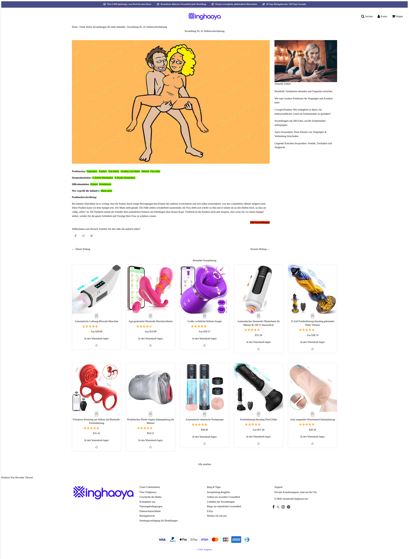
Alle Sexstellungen (260, 222)
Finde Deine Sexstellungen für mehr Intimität (102, 27)
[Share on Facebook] (75, 235)
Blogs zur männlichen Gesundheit (224, 506)
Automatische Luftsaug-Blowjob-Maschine (96, 321)
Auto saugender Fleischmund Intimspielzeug (312, 419)
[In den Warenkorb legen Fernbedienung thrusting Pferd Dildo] (258, 414)
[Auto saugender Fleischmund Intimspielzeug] (312, 387)
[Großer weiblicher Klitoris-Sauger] (204, 289)
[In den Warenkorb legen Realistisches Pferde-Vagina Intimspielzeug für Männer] (150, 414)
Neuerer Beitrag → (260, 249)
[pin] (289, 506)
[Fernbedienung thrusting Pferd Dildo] (258, 387)
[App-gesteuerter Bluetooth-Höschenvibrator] (150, 289)
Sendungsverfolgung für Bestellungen (158, 520)
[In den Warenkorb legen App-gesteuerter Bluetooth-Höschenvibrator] (150, 316)
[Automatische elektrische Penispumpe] (204, 387)
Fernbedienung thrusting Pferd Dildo (258, 419)
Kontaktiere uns (147, 501)
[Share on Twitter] (83, 235)
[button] (90, 326)
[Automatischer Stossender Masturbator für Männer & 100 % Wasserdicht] (258, 289)
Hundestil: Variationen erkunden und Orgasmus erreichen (303, 91)
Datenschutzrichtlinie (150, 511)
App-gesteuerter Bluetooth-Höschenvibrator (150, 321)
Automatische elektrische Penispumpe (204, 419)
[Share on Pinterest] (91, 235)
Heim (74, 27)
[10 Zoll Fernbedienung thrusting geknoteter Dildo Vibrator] (312, 289)
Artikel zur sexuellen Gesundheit (223, 497)
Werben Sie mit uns (217, 515)
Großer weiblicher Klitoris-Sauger (204, 321)
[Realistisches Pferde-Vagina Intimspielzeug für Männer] (150, 387)
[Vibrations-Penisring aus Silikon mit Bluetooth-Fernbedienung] (96, 387)
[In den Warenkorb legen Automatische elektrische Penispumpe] (204, 414)
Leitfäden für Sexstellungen (221, 501)
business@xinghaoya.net (295, 498)
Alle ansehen (204, 464)
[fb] (274, 506)
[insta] (284, 506)
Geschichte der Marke (150, 497)
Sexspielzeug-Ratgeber (218, 492)
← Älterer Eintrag (81, 249)
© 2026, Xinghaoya (204, 549)
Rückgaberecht (147, 515)
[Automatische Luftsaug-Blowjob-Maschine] (96, 289)
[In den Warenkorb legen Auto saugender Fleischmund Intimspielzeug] (312, 414)
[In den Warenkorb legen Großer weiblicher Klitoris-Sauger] (204, 316)
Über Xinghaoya (147, 492)
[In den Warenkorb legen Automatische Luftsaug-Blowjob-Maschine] (96, 316)
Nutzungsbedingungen (150, 506)
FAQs (210, 511)
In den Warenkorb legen (96, 338)
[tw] (279, 507)
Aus (96, 331)
